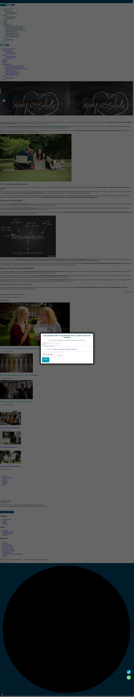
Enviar (45, 359)
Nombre (44, 343)
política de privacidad (71, 349)
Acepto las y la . (62, 349)
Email (44, 344)
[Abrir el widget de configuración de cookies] (2, 694)
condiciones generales (58, 349)
